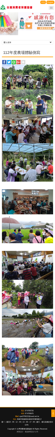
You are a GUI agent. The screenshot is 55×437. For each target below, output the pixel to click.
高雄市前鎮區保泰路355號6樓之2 (29, 419)
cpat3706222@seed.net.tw (29, 416)
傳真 (22, 413)
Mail (17, 416)
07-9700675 (29, 413)
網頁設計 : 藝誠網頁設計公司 (27, 432)
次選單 (8, 42)
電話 (22, 411)
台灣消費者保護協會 (16, 7)
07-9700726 (29, 411)
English (50, 2)
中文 (43, 2)
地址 (14, 419)
